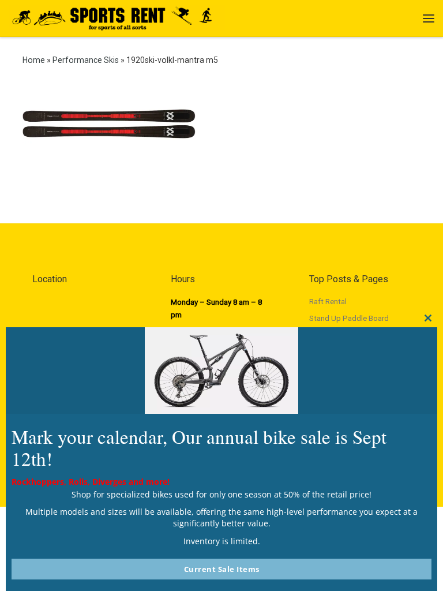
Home (33, 60)
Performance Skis (85, 60)
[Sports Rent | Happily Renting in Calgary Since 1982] (117, 17)
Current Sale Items (222, 569)
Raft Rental (328, 301)
